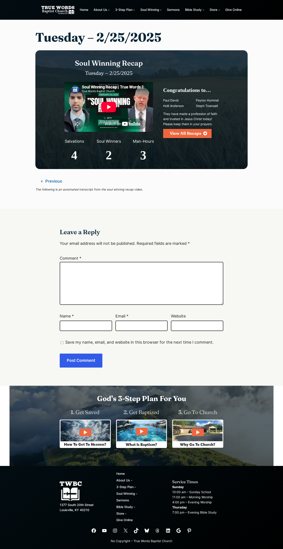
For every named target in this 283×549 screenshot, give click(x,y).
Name (67, 316)
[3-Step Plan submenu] (134, 10)
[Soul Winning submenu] (161, 10)
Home (84, 10)
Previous (53, 181)
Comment (70, 258)
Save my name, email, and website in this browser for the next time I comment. (139, 342)
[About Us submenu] (109, 10)
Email (121, 316)
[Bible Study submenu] (203, 10)
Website (178, 316)
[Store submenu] (219, 10)
